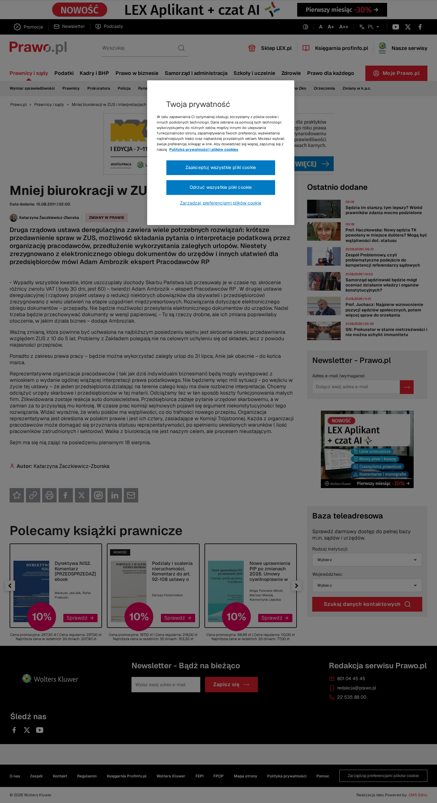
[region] (220, 152)
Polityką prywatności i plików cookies (203, 149)
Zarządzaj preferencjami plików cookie (220, 203)
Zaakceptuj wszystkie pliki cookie (221, 167)
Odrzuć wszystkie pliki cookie (221, 187)
